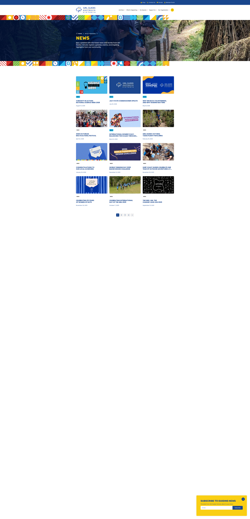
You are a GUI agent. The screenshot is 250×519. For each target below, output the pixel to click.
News (78, 130)
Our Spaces (143, 10)
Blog (78, 96)
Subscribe (237, 508)
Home (80, 33)
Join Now (121, 10)
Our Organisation (163, 10)
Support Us (152, 10)
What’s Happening (131, 10)
